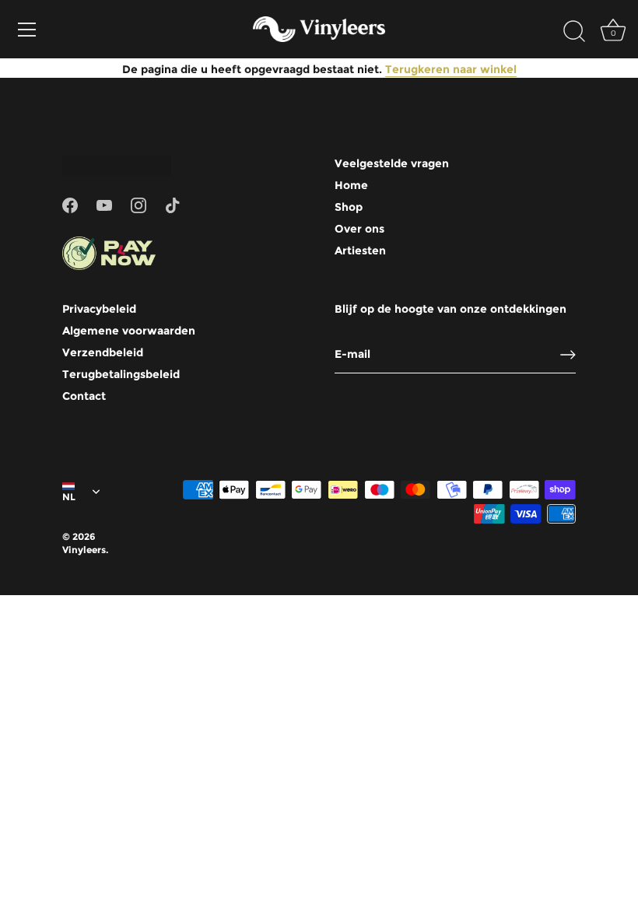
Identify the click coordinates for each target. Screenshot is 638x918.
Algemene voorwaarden (128, 331)
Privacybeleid (99, 309)
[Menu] (27, 29)
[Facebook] (70, 204)
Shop (349, 207)
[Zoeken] (574, 32)
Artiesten (360, 251)
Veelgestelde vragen (392, 163)
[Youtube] (104, 204)
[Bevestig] (568, 355)
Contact (84, 396)
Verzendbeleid (102, 352)
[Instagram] (138, 204)
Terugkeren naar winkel (451, 69)
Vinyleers (84, 549)
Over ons (359, 229)
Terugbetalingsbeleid (121, 374)
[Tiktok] (173, 204)
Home (351, 185)
